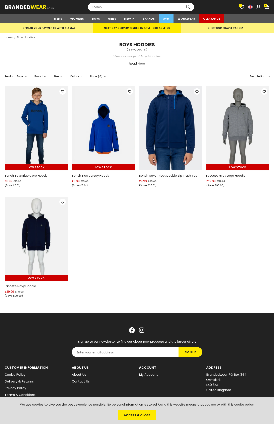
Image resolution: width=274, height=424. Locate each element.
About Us (79, 374)
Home (9, 37)
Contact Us (81, 381)
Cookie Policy (15, 374)
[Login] (258, 7)
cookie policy (244, 404)
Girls (112, 19)
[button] (266, 7)
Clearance (211, 19)
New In (129, 19)
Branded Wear (30, 7)
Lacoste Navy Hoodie (20, 286)
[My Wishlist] (242, 7)
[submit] (188, 7)
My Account (148, 374)
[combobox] (141, 7)
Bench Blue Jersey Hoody (90, 175)
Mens (58, 19)
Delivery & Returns (19, 381)
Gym (166, 19)
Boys (96, 19)
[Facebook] (132, 330)
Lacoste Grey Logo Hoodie (226, 175)
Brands (149, 19)
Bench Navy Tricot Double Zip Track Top (168, 175)
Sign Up (190, 352)
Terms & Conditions (20, 395)
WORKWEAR (186, 19)
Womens (77, 19)
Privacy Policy (15, 388)
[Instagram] (142, 330)
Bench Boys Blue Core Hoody (26, 175)
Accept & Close (137, 415)
